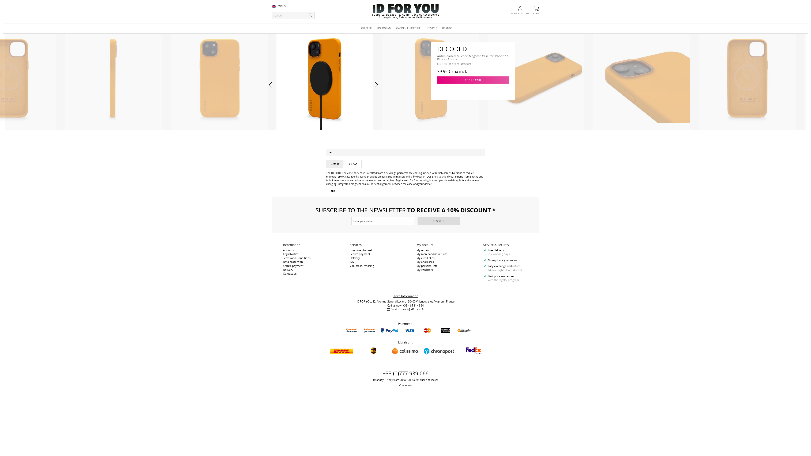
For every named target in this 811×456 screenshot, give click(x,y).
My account (424, 245)
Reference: (442, 64)
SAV (352, 262)
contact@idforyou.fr (411, 309)
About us (288, 250)
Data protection (293, 262)
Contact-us (405, 385)
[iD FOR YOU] (406, 8)
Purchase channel (361, 250)
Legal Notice (290, 254)
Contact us (290, 274)
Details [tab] (335, 164)
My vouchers (424, 270)
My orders (422, 250)
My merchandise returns (431, 254)
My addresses (425, 262)
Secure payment (293, 266)
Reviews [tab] (352, 164)
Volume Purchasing (362, 266)
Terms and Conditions (296, 258)
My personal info (427, 266)
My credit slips (425, 258)
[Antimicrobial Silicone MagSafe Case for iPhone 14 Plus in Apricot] (113, 81)
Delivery (288, 270)
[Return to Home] (330, 152)
